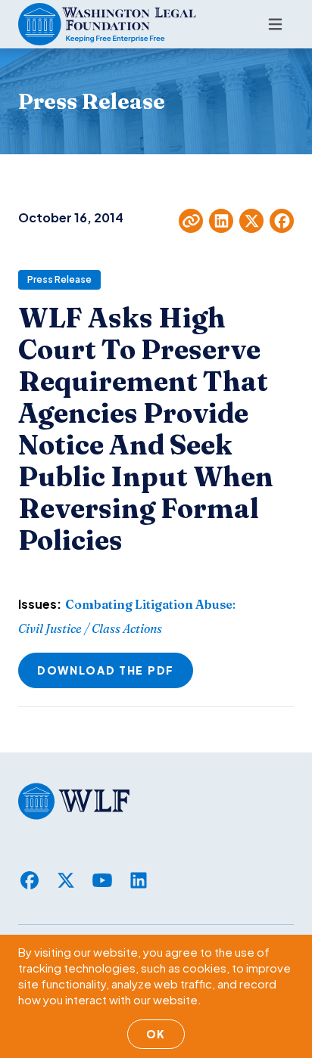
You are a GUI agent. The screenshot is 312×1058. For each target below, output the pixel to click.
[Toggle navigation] (275, 24)
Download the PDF (105, 670)
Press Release (59, 279)
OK (156, 1034)
